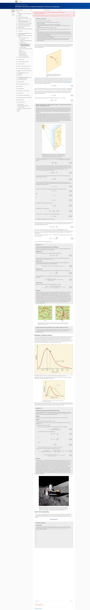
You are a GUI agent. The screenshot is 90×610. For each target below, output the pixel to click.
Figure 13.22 (42, 302)
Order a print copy (39, 604)
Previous (37, 601)
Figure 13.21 (38, 107)
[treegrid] (24, 62)
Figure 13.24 (63, 402)
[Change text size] (73, 10)
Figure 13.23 (43, 339)
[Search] (60, 10)
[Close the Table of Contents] (31, 10)
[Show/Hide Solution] (53, 519)
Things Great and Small (67, 82)
